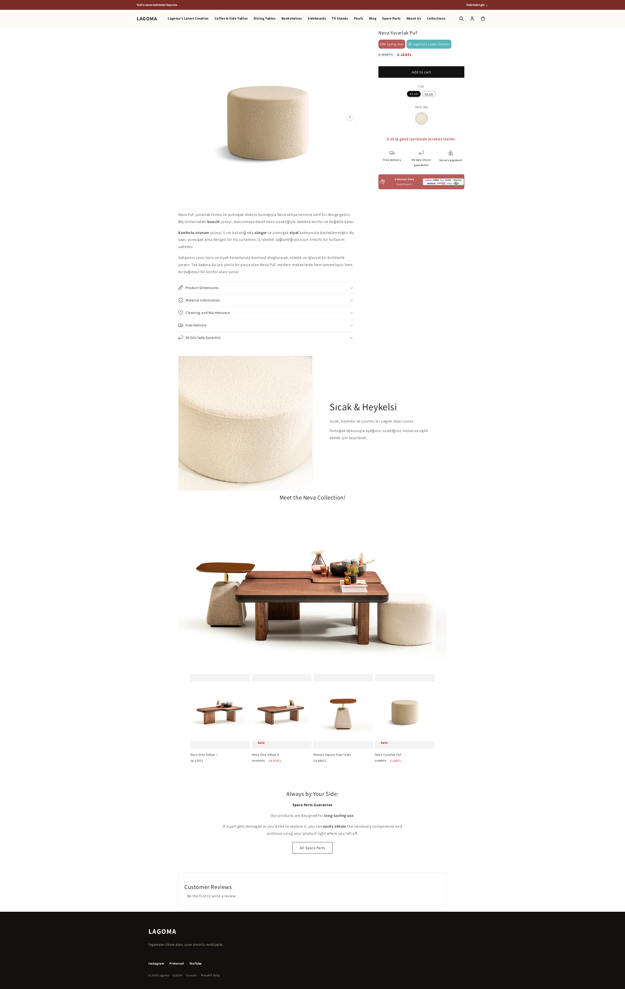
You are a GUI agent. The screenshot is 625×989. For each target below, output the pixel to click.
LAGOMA (147, 18)
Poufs (358, 18)
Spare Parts (391, 18)
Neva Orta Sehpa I (203, 755)
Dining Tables (265, 18)
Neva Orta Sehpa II (265, 755)
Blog (372, 18)
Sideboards (317, 18)
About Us (413, 18)
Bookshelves (291, 18)
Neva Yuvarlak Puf (388, 755)
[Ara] (461, 18)
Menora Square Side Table (332, 755)
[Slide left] (184, 117)
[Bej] (421, 118)
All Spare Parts (312, 847)
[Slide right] (350, 117)
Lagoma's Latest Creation (188, 18)
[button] (267, 288)
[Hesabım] (472, 18)
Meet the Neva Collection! (313, 497)
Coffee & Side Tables (231, 18)
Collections (436, 18)
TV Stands (340, 18)
